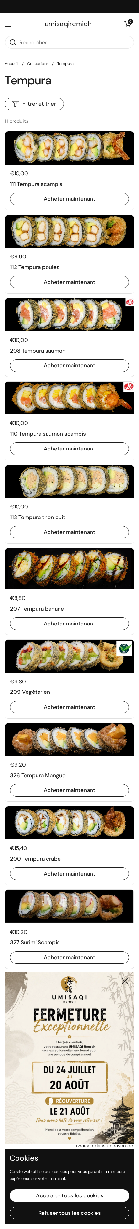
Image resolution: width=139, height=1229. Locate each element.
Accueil (11, 63)
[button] (127, 24)
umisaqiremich (68, 24)
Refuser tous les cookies (69, 1212)
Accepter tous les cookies (69, 1195)
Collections (37, 63)
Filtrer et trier (39, 103)
